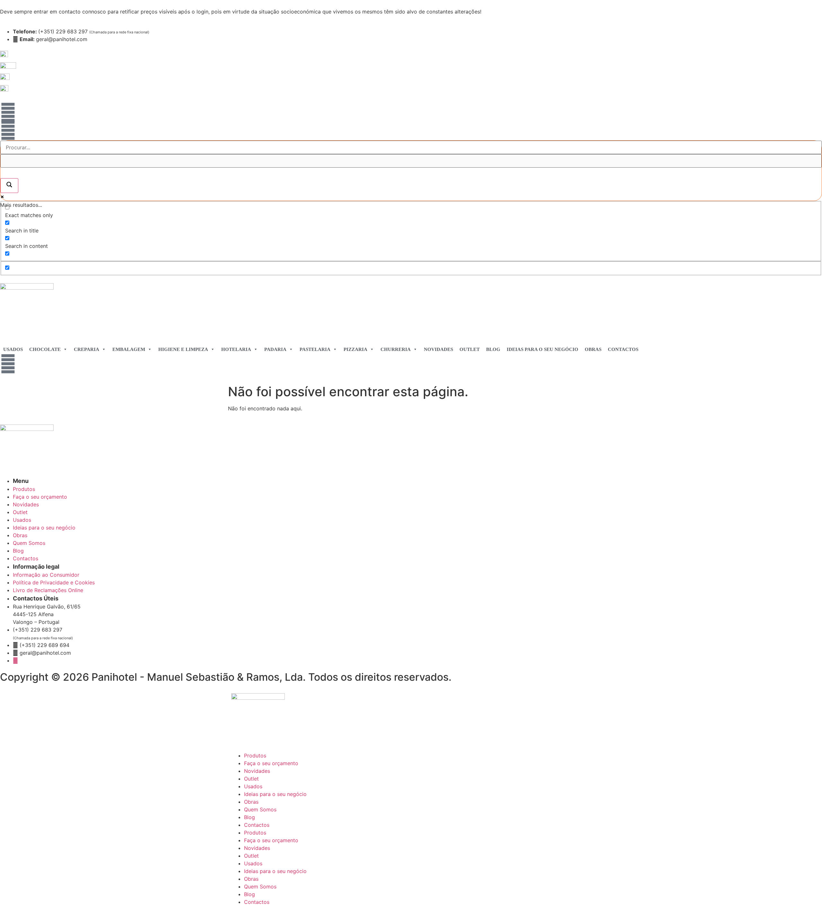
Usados (13, 349)
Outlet (469, 349)
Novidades (438, 349)
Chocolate (45, 349)
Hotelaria (236, 349)
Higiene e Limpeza (183, 349)
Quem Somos (260, 809)
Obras (593, 349)
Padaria (275, 349)
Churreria (395, 349)
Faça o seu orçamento (271, 763)
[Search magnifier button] (9, 185)
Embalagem (128, 349)
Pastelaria (315, 349)
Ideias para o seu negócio (542, 349)
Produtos (255, 755)
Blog (493, 349)
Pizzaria (355, 349)
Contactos (623, 349)
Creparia (86, 349)
